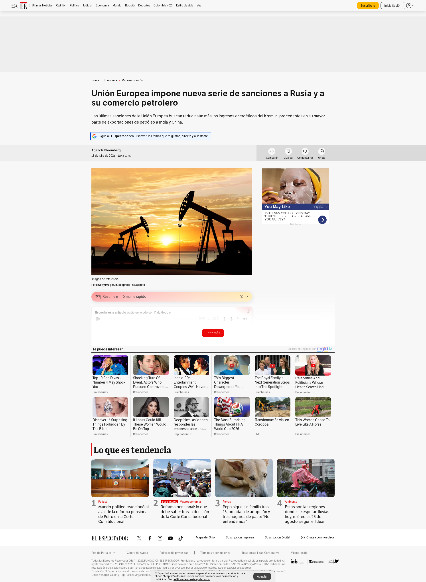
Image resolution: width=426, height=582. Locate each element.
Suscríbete (368, 6)
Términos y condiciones (215, 552)
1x (238, 318)
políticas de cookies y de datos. (191, 579)
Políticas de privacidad (174, 552)
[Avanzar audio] (231, 319)
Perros (227, 502)
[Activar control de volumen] (245, 319)
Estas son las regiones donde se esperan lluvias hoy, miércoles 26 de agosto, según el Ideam (307, 514)
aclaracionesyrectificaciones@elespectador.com (224, 567)
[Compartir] (271, 152)
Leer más (213, 333)
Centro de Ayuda (137, 552)
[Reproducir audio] (98, 319)
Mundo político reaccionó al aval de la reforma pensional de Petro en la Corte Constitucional (123, 514)
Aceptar (262, 576)
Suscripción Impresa (240, 537)
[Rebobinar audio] (224, 319)
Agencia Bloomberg (106, 150)
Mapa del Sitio (205, 537)
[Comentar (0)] (305, 152)
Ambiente (291, 502)
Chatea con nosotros (320, 537)
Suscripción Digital (277, 537)
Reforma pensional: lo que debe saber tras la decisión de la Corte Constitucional (185, 511)
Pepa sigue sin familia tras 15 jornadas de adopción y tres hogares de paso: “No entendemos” (246, 514)
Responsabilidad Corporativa (260, 552)
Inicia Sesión (392, 6)
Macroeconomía (190, 502)
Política (103, 502)
